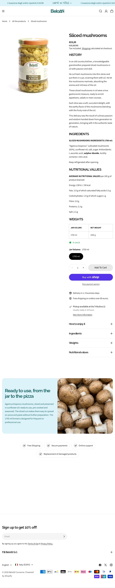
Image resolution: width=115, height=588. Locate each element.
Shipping (86, 48)
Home (4, 21)
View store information (82, 314)
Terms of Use (33, 543)
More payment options (91, 284)
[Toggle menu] (3, 11)
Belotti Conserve (16, 572)
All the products (19, 21)
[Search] (100, 11)
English (5, 564)
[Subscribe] (64, 536)
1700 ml (76, 256)
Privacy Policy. (47, 543)
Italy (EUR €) (24, 564)
